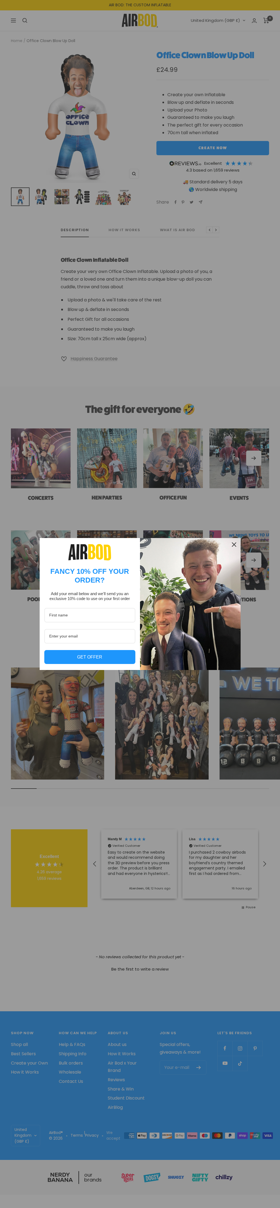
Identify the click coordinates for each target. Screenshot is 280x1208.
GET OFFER (89, 657)
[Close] (234, 544)
